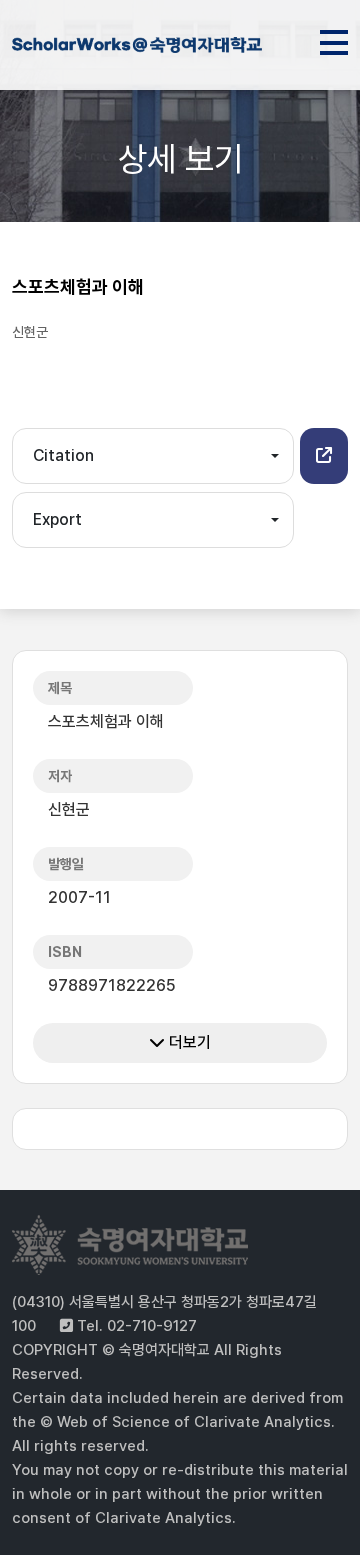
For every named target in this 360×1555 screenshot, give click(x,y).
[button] (324, 456)
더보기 (188, 1042)
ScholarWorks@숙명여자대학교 (137, 48)
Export (57, 519)
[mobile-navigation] (334, 39)
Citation (63, 455)
